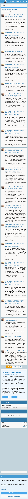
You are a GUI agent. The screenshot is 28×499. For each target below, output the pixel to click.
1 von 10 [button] (9, 366)
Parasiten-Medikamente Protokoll (13, 336)
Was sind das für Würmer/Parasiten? (14, 51)
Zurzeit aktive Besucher (7, 402)
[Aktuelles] (23, 1)
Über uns (3, 478)
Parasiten (23, 61)
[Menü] (2, 1)
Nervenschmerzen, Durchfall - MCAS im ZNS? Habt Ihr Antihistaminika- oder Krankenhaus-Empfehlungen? (14, 16)
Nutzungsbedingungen (16, 478)
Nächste (14, 366)
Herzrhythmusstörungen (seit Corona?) (14, 350)
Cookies (4, 476)
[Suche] (26, 1)
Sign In (5, 396)
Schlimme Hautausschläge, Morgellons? (14, 83)
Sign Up (14, 396)
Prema (5, 11)
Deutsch (9, 476)
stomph (25, 426)
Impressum (8, 478)
